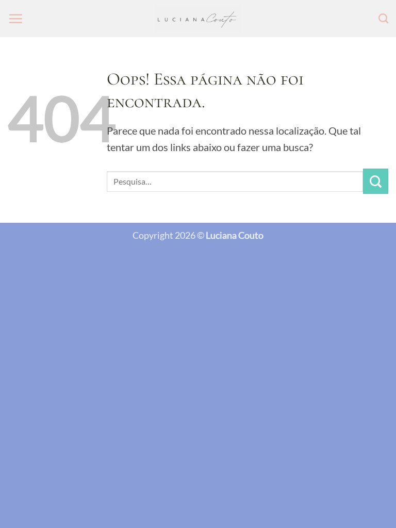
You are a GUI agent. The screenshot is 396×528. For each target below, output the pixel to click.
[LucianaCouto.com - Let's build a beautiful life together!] (198, 18)
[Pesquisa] (383, 18)
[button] (15, 18)
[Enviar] (375, 181)
